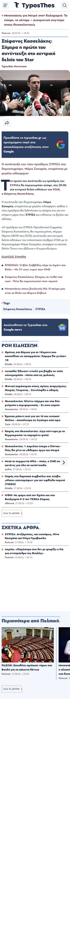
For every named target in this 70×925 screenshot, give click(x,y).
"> (26, 145)
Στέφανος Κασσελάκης (17, 309)
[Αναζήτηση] (64, 5)
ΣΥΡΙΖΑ (15, 185)
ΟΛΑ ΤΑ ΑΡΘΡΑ (11, 513)
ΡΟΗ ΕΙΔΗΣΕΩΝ (19, 345)
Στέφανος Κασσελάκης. (19, 194)
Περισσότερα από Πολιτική (30, 621)
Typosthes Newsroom (14, 66)
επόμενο (64, 462)
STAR (56, 189)
